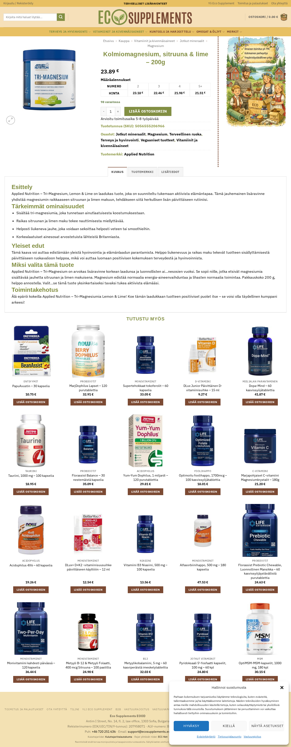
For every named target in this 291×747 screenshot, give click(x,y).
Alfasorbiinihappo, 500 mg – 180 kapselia (203, 567)
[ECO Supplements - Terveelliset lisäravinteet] (145, 17)
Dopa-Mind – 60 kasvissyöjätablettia (260, 388)
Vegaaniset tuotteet (157, 140)
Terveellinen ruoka (185, 134)
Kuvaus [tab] (117, 172)
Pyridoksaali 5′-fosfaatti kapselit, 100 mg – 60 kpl (202, 665)
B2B (118, 709)
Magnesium (156, 46)
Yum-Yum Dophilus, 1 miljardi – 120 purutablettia (145, 477)
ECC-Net (163, 736)
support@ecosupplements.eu (149, 731)
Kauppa (124, 41)
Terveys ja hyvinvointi (68, 32)
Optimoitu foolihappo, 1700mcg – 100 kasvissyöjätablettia (203, 477)
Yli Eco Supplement (221, 3)
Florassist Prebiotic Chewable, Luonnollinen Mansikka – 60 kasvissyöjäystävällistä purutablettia (260, 571)
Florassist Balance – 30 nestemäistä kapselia (88, 477)
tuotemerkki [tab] (142, 172)
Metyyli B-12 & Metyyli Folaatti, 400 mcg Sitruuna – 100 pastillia (88, 665)
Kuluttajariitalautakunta (118, 736)
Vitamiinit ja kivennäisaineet (118, 32)
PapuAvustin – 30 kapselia (31, 386)
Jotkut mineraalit (192, 41)
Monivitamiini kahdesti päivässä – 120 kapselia (31, 665)
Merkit (233, 32)
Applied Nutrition (139, 154)
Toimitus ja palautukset (253, 3)
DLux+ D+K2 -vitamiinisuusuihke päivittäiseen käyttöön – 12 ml (88, 567)
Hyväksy (191, 726)
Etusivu (108, 41)
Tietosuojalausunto (229, 736)
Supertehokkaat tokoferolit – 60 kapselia (145, 388)
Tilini (74, 709)
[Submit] (61, 17)
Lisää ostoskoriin (148, 111)
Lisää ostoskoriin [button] (31, 402)
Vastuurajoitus (252, 736)
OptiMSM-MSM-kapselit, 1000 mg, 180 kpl (260, 665)
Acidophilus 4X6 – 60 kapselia (31, 565)
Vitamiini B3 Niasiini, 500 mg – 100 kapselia (145, 567)
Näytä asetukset (267, 726)
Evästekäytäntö (206, 736)
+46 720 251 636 (104, 731)
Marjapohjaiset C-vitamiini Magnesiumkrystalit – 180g (260, 477)
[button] (282, 687)
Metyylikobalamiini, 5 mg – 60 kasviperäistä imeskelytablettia (145, 665)
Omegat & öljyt (209, 32)
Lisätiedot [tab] (170, 172)
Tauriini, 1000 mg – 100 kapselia (31, 476)
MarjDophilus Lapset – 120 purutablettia (88, 388)
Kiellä (229, 726)
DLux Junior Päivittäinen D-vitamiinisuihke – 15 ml (202, 388)
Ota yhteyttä (279, 3)
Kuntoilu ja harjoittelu (170, 32)
